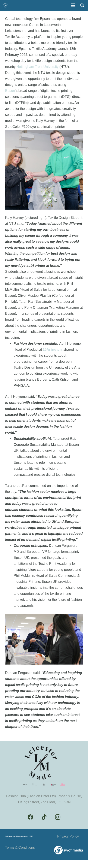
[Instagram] (58, 817)
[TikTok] (44, 817)
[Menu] (73, 5)
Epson (10, 90)
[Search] (82, 5)
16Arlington (52, 349)
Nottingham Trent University (37, 67)
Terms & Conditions (20, 847)
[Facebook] (30, 817)
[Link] (68, 850)
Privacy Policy (68, 836)
